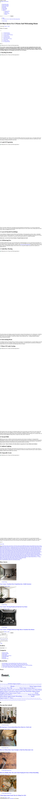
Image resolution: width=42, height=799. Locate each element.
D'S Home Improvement (18, 545)
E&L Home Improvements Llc (5, 547)
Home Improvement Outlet (13, 693)
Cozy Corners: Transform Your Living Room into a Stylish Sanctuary (15, 584)
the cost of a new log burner (25, 244)
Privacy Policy (6, 13)
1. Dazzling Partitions (6, 32)
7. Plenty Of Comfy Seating (7, 38)
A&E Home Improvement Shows (8, 545)
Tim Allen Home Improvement (22, 700)
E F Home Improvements (14, 546)
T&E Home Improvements (9, 557)
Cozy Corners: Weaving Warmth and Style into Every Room (13, 606)
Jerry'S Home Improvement (32, 698)
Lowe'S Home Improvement (7, 699)
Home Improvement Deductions (22, 549)
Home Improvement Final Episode (32, 553)
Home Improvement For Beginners (28, 554)
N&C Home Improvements (10, 556)
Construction (4, 9)
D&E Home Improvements (37, 545)
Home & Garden (5, 652)
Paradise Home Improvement (31, 699)
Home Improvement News (6, 655)
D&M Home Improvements (5, 546)
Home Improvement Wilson (25, 698)
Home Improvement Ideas (27, 688)
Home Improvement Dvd (4, 551)
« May (1, 643)
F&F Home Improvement (26, 548)
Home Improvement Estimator (36, 551)
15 (6, 638)
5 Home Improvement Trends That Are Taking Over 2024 (12, 666)
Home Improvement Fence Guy (20, 553)
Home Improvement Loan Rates (29, 689)
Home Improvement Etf (4, 552)
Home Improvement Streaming (13, 696)
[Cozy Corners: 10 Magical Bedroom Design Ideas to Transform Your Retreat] (8, 625)
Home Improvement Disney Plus (26, 550)
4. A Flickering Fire (6, 35)
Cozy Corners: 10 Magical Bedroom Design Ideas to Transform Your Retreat (17, 629)
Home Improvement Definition (5, 550)
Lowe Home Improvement (24, 699)
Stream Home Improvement (14, 700)
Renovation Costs (5, 6)
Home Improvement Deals (11, 549)
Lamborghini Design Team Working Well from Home (11, 558)
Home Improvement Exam (13, 552)
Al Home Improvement (14, 683)
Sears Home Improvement (7, 700)
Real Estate (4, 7)
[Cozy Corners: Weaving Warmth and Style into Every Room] (8, 602)
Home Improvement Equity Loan (25, 551)
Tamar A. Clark (7, 26)
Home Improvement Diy (36, 550)
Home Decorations (5, 5)
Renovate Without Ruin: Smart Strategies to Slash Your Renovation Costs (15, 664)
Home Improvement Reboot (24, 693)
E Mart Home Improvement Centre (36, 546)
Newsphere (12, 798)
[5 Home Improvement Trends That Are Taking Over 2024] (8, 791)
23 (7, 639)
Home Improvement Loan (38, 688)
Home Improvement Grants (15, 688)
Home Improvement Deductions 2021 (34, 549)
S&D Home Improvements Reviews (30, 556)
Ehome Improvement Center (25, 547)
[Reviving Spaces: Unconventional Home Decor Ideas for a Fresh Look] (8, 723)
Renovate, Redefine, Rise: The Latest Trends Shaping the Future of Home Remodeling (17, 665)
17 (0, 639)
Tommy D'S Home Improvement (20, 557)
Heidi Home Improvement (7, 686)
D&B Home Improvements (27, 545)
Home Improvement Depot (15, 550)
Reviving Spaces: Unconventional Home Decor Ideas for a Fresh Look (14, 663)
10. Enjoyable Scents (6, 41)
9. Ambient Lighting (6, 40)
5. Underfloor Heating (6, 36)
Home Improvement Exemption (23, 552)
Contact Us (6, 12)
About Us (4, 10)
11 (1, 638)
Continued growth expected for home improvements (10, 559)
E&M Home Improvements (15, 547)
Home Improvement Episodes (14, 551)
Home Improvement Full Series (21, 555)
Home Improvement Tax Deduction (26, 696)
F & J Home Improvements (35, 547)
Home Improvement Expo (10, 553)
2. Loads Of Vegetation (6, 33)
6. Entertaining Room (6, 37)
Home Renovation (5, 4)
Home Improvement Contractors (25, 686)
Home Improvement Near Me (20, 691)
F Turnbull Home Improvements (15, 548)
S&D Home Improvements (19, 556)
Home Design (4, 8)
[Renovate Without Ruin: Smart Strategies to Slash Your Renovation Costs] (8, 745)
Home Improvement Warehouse (18, 698)
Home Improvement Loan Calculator (10, 689)
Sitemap (5, 14)
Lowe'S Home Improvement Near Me (16, 699)
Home (12, 686)
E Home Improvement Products (24, 546)
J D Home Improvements (31, 555)
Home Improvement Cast (18, 686)
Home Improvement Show (31, 693)
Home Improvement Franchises (10, 555)
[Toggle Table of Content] (1, 30)
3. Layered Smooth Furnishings (8, 34)
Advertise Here (7, 11)
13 (3, 638)
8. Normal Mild (5, 39)
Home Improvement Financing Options (15, 554)
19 (2, 639)
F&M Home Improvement (35, 548)
